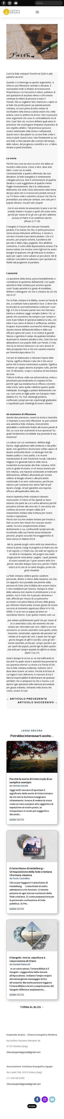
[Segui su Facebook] (3, 3)
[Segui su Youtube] (15, 3)
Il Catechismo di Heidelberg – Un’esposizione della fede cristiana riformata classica (30, 872)
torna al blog (30, 1007)
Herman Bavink (20, 786)
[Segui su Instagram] (9, 3)
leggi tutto (16, 819)
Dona (32, 1106)
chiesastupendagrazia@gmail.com (23, 1052)
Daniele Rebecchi (21, 964)
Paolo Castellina (21, 878)
